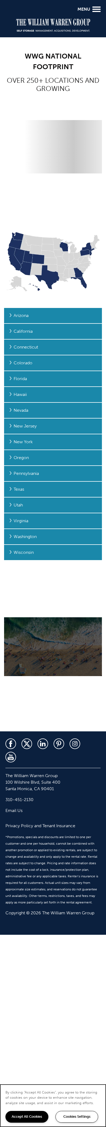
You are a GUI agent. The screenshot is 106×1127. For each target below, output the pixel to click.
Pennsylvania (26, 473)
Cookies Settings (77, 1116)
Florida (20, 378)
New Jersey (25, 426)
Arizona (21, 315)
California (23, 331)
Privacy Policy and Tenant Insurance (40, 825)
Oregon (21, 457)
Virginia (21, 520)
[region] (53, 1105)
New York (23, 441)
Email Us (14, 810)
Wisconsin (24, 552)
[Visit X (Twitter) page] (26, 743)
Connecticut (26, 347)
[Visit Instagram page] (75, 743)
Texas (19, 489)
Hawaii (20, 394)
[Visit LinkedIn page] (43, 743)
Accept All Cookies (27, 1116)
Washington (25, 536)
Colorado (23, 362)
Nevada (21, 410)
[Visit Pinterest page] (59, 743)
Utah (18, 505)
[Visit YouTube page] (10, 757)
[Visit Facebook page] (10, 743)
